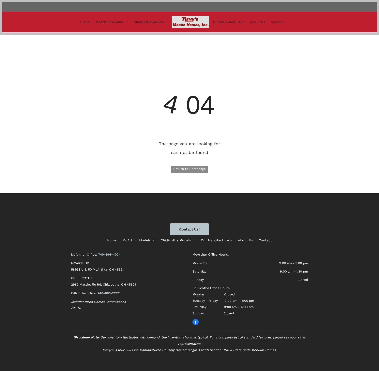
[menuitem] (85, 22)
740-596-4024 (109, 254)
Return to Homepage (189, 169)
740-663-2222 (109, 293)
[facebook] (195, 322)
